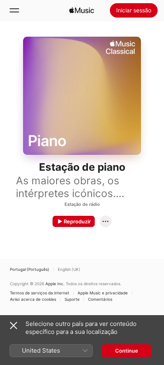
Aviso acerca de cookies (33, 299)
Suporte (72, 299)
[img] (81, 10)
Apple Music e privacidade (103, 293)
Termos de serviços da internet (39, 293)
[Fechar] (13, 325)
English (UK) (69, 269)
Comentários (100, 299)
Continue (126, 350)
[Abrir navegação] (14, 10)
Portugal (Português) (29, 269)
